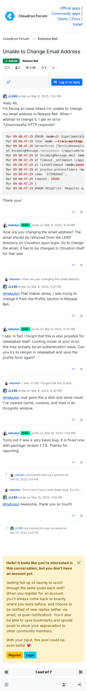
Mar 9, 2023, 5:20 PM (60, 329)
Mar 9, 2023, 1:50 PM (46, 96)
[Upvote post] (74, 211)
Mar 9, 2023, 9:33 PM (46, 390)
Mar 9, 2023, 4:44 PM (60, 225)
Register (14, 655)
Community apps (66, 13)
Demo (63, 19)
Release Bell (30, 61)
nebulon (14, 225)
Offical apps (70, 8)
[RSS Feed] (53, 67)
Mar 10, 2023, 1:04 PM (46, 497)
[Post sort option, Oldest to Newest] (9, 82)
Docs (76, 19)
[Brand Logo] (9, 16)
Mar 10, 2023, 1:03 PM (60, 433)
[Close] (78, 563)
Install (78, 24)
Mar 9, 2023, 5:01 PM (46, 286)
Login (30, 655)
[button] (6, 684)
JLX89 (12, 96)
